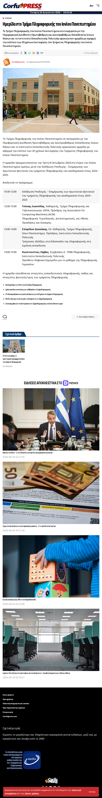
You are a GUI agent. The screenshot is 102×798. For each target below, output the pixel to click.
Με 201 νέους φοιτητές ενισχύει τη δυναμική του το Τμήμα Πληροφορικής (28, 299)
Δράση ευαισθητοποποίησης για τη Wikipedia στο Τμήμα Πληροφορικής (28, 289)
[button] (92, 792)
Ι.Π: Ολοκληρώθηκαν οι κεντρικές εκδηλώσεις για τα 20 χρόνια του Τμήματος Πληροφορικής (34, 294)
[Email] (33, 53)
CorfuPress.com (18, 62)
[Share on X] (25, 53)
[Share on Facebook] (21, 53)
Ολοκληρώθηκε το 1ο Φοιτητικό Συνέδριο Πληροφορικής (23, 285)
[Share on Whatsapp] (29, 53)
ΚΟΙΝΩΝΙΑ (8, 18)
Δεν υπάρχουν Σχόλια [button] (86, 317)
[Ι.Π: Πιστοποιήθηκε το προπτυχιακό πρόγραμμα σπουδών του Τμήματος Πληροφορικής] (14, 346)
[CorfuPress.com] (22, 6)
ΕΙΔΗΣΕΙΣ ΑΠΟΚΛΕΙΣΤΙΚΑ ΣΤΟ (43, 383)
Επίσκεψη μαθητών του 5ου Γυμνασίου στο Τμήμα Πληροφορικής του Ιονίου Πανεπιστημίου (34, 303)
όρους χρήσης (32, 793)
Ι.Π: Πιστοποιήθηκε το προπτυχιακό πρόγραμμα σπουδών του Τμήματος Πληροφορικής (14, 359)
